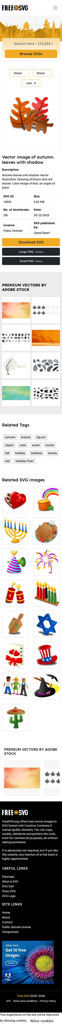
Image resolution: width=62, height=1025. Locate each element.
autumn (10, 437)
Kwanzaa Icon (46, 600)
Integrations (10, 932)
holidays (36, 453)
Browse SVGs (31, 54)
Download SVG (31, 242)
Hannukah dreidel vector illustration (15, 629)
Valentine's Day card (15, 662)
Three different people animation (15, 689)
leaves (52, 453)
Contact (7, 922)
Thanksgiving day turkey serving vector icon (46, 533)
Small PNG (31, 261)
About (6, 917)
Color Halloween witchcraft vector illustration (46, 687)
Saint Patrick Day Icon (46, 506)
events (49, 445)
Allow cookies (41, 1021)
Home (6, 912)
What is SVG (10, 881)
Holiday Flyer (25, 461)
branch (25, 437)
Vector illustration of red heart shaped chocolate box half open (15, 498)
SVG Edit (8, 886)
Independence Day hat (47, 662)
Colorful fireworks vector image (46, 566)
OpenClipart (42, 232)
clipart (9, 445)
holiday (20, 453)
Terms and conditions (25, 1001)
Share (18, 73)
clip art (41, 437)
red (7, 461)
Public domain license (16, 927)
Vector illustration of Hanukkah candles (15, 533)
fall (7, 453)
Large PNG (31, 251)
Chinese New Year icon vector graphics (15, 596)
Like (31, 83)
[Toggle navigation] (55, 7)
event (36, 445)
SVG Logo (9, 896)
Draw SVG (9, 891)
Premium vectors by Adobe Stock (24, 287)
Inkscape (8, 876)
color (22, 445)
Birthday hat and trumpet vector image (15, 566)
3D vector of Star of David (46, 631)
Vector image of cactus (16, 724)
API (8, 1001)
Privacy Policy (48, 1001)
